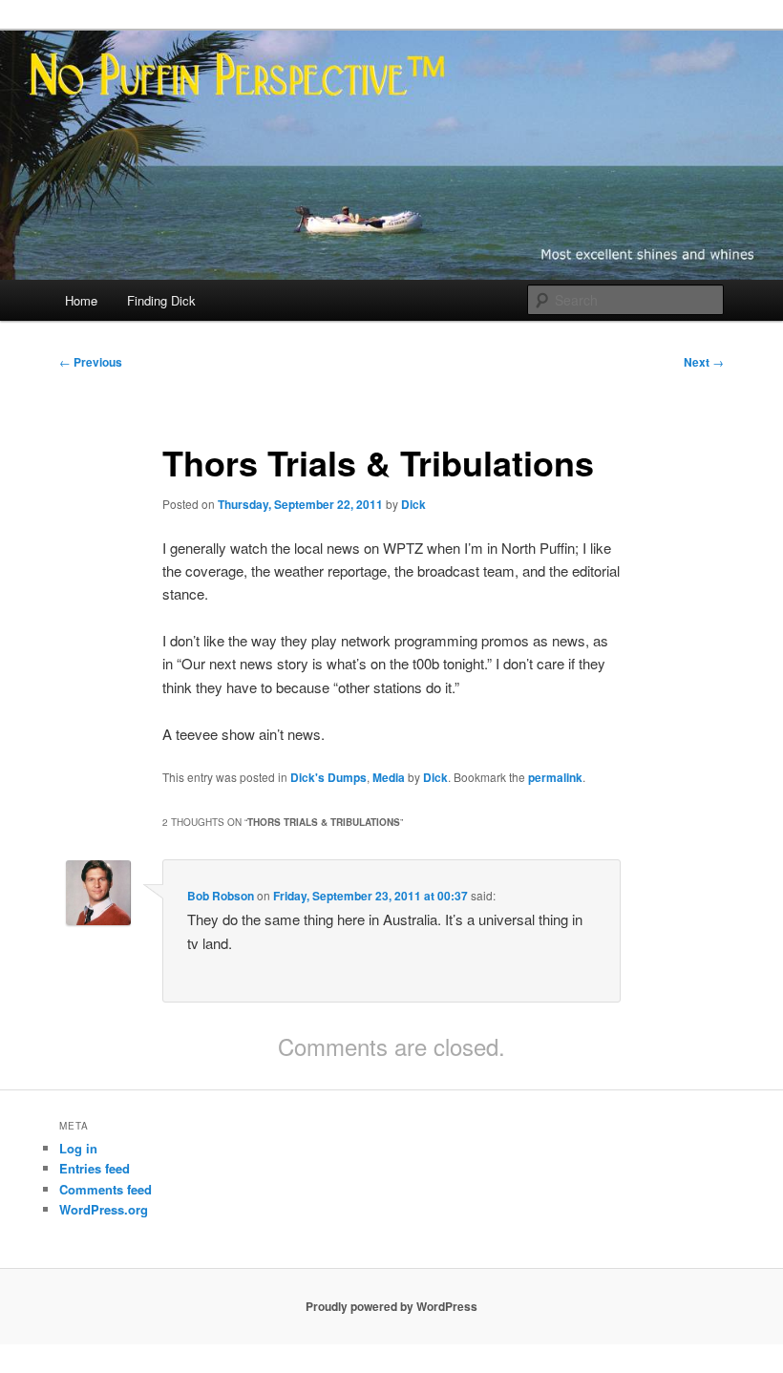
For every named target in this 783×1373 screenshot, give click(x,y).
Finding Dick (161, 300)
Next (704, 361)
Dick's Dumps (328, 777)
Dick (413, 504)
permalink (555, 777)
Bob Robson (220, 895)
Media (388, 777)
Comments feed (105, 1189)
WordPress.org (103, 1209)
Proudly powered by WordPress (391, 1306)
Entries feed (94, 1168)
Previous (90, 361)
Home (81, 300)
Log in (78, 1148)
